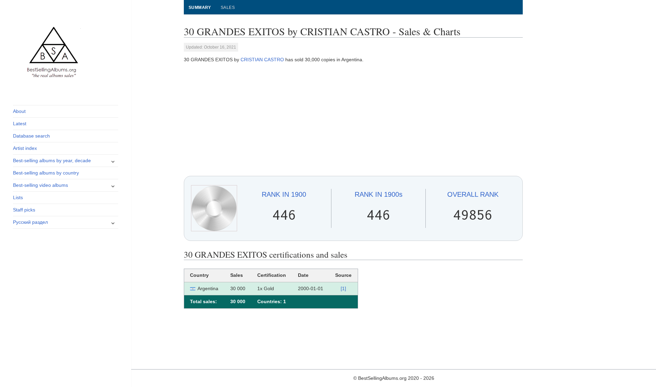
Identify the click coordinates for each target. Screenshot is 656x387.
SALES (228, 7)
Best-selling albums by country (46, 173)
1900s (378, 194)
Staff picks (24, 209)
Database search (31, 136)
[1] (343, 288)
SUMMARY (200, 7)
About (19, 111)
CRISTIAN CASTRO (262, 59)
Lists (18, 197)
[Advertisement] (353, 120)
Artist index (25, 148)
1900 (284, 194)
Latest (19, 123)
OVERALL (472, 194)
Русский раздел (30, 222)
